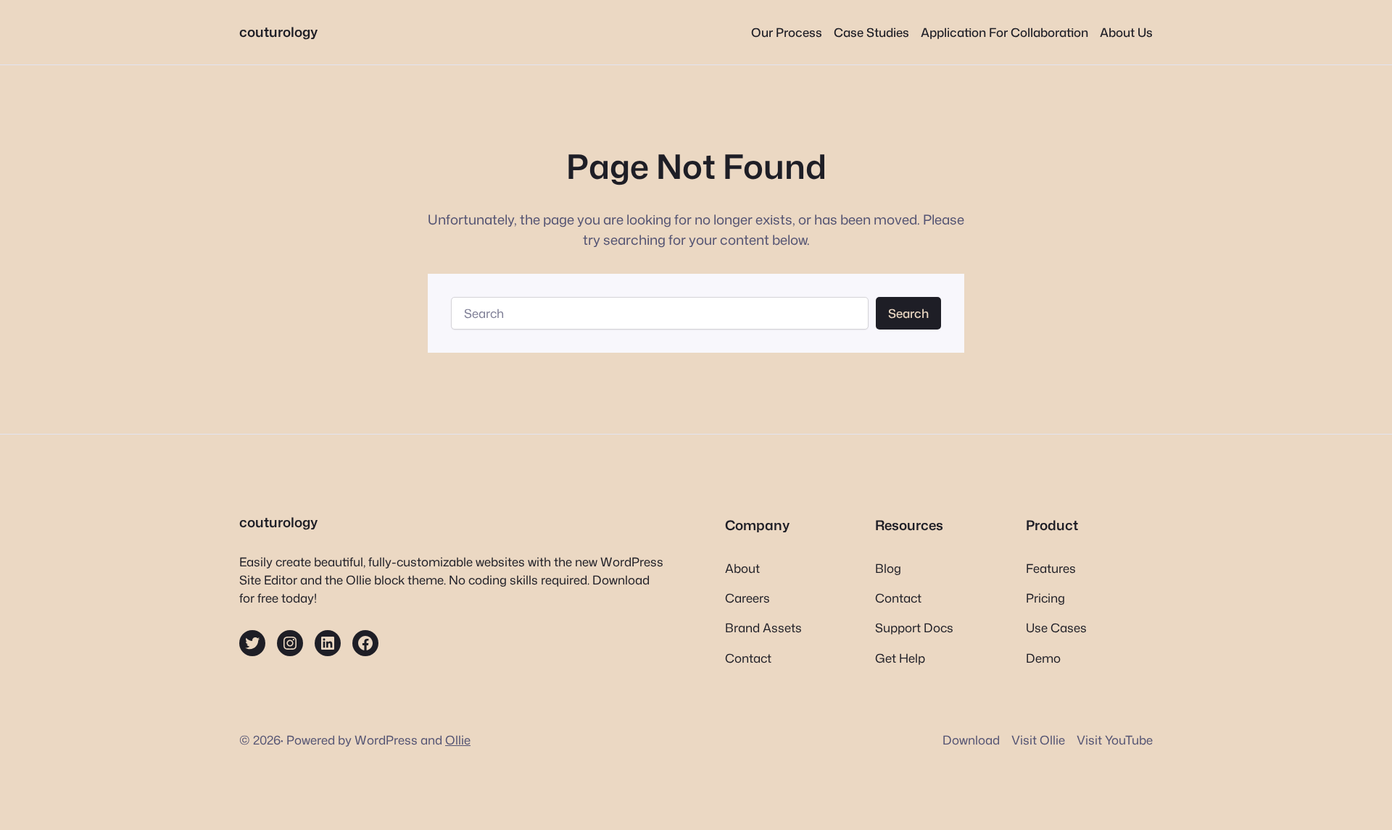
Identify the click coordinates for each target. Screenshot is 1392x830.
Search (908, 313)
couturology (278, 31)
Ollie (458, 740)
